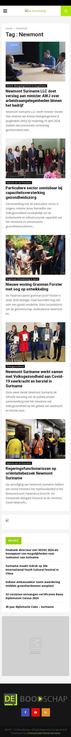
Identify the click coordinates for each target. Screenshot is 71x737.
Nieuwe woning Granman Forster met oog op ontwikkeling (34, 286)
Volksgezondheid (15, 366)
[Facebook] (25, 712)
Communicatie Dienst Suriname (43, 733)
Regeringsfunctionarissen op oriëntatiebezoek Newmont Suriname (31, 473)
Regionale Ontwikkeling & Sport (22, 279)
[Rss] (46, 712)
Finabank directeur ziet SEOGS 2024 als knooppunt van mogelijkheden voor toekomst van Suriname (32, 553)
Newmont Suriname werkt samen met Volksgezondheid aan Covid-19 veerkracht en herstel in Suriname (34, 378)
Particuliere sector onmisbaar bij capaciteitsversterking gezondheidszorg (34, 193)
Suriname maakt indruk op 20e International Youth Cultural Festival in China (32, 569)
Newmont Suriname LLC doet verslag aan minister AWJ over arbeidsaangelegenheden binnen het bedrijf (34, 98)
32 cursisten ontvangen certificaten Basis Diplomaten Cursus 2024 (34, 596)
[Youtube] (35, 712)
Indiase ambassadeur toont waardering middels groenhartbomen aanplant (33, 584)
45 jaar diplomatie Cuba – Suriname (30, 607)
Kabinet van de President (19, 182)
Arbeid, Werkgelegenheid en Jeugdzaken (26, 85)
